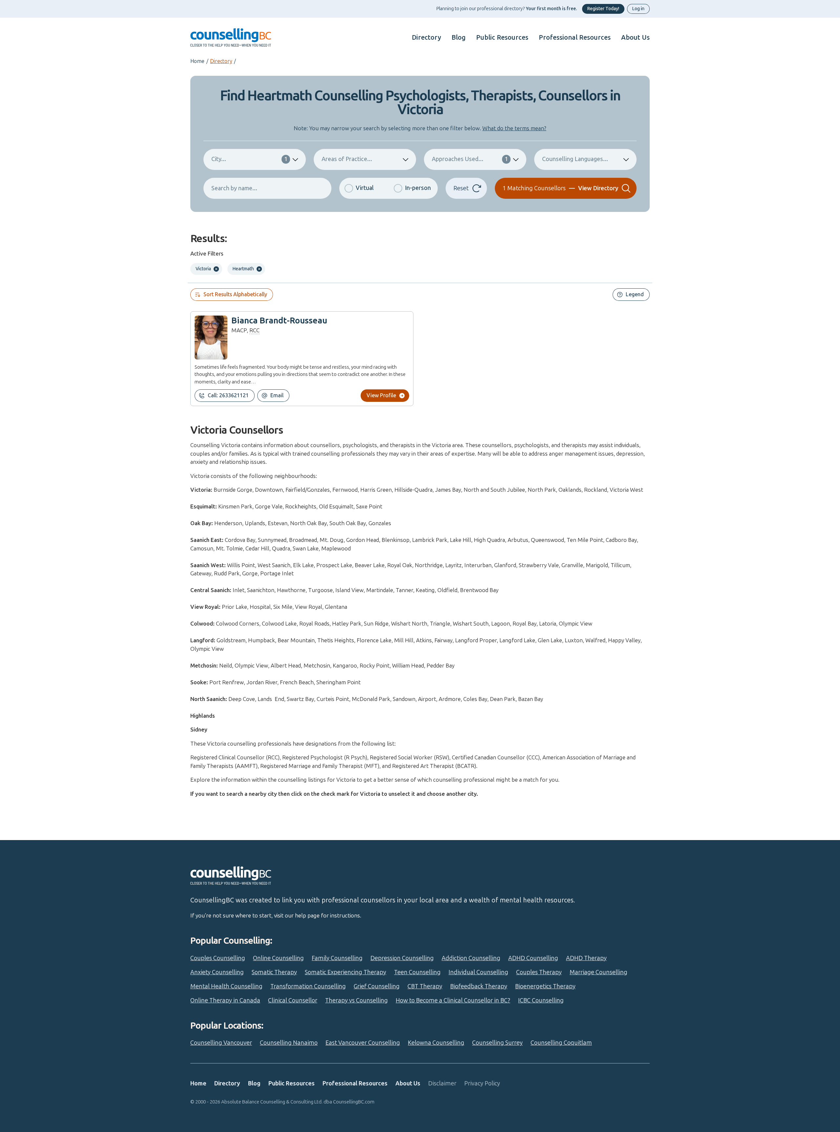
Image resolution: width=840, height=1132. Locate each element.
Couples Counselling (217, 958)
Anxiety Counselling (217, 972)
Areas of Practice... (347, 159)
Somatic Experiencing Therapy (345, 972)
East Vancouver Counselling (363, 1042)
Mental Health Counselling (226, 986)
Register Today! (603, 8)
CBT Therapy (425, 986)
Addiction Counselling (471, 958)
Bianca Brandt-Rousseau (279, 321)
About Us (635, 37)
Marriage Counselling (598, 972)
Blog (459, 37)
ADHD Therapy (586, 958)
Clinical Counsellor (292, 1000)
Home (197, 61)
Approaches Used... (470, 159)
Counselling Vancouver (221, 1042)
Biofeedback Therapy (478, 986)
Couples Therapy (539, 972)
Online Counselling (278, 958)
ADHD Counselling (533, 958)
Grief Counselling (377, 986)
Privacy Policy (482, 1083)
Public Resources (502, 37)
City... (249, 159)
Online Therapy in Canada (225, 1000)
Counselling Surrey (497, 1042)
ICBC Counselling (541, 1000)
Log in (638, 8)
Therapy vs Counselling (356, 1000)
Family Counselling (337, 958)
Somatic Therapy (274, 972)
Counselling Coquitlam (561, 1042)
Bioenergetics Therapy (545, 986)
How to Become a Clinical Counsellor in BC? (453, 1000)
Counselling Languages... (575, 159)
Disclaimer (442, 1083)
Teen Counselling (417, 972)
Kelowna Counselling (436, 1042)
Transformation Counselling (308, 986)
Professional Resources (575, 37)
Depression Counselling (402, 958)
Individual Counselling (478, 972)
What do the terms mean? (514, 128)
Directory (426, 37)
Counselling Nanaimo (289, 1042)
